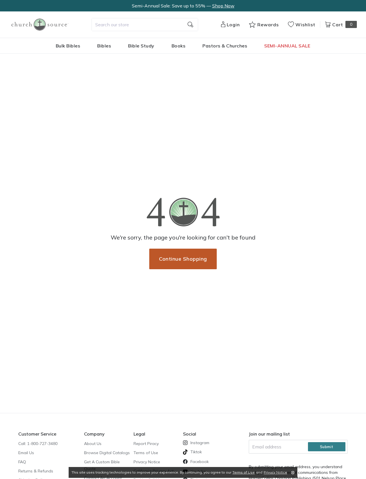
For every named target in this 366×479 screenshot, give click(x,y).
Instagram (199, 442)
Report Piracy (146, 443)
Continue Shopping (183, 259)
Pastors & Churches (224, 46)
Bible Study (141, 46)
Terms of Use (146, 452)
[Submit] (190, 24)
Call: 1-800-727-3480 (37, 443)
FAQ (22, 461)
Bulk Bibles (68, 46)
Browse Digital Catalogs (107, 452)
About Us (93, 443)
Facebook (199, 461)
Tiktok (196, 451)
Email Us (26, 452)
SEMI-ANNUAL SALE (287, 46)
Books (179, 46)
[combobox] (145, 24)
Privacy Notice (147, 461)
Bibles (104, 46)
